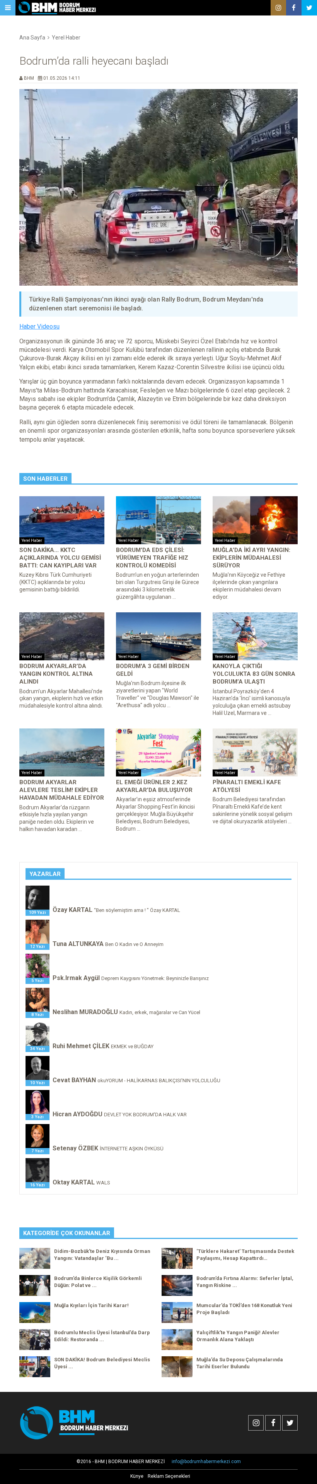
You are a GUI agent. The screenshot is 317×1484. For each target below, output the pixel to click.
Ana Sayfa (32, 37)
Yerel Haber (66, 37)
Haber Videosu (39, 326)
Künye (136, 1476)
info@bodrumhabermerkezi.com (206, 1461)
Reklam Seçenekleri (169, 1476)
